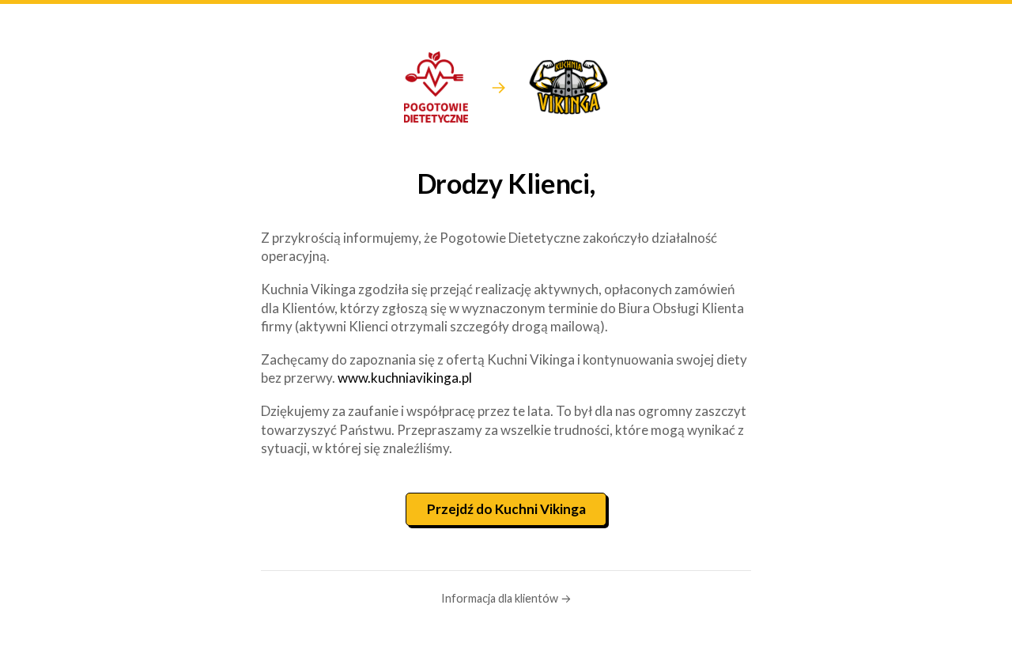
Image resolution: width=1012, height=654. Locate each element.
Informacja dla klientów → (506, 598)
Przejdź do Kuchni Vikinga (506, 509)
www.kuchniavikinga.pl (405, 377)
